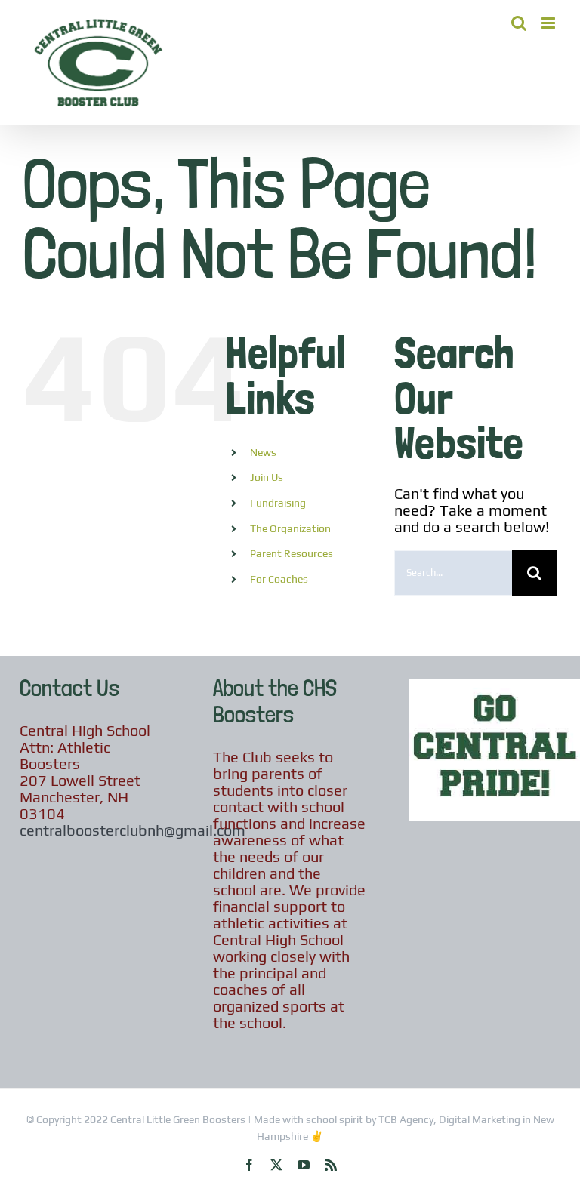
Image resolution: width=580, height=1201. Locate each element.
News (263, 452)
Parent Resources (291, 553)
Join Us (266, 477)
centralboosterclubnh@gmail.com (132, 830)
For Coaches (279, 579)
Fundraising (278, 503)
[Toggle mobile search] (518, 23)
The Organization (290, 528)
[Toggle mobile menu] (549, 23)
